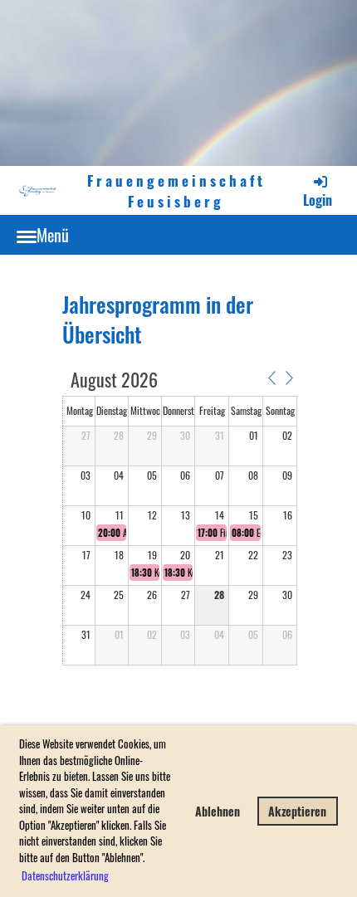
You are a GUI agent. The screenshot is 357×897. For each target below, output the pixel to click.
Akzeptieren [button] (297, 811)
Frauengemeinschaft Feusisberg (176, 190)
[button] (271, 378)
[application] (179, 519)
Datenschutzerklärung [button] (65, 875)
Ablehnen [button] (217, 811)
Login (317, 200)
